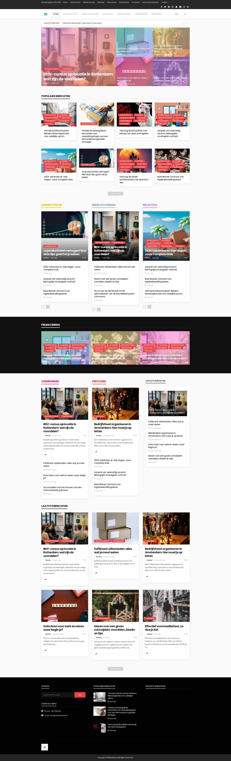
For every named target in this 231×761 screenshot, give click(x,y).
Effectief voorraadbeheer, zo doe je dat (164, 628)
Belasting (100, 2)
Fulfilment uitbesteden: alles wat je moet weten (133, 50)
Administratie (75, 2)
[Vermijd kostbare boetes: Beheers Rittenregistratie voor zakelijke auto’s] (99, 697)
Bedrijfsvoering (89, 2)
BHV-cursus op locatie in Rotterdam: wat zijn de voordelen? (78, 76)
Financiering (111, 2)
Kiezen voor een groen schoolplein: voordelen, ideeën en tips (171, 79)
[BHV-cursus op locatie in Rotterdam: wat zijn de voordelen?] (78, 57)
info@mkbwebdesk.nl (59, 715)
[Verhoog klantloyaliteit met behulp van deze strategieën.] (99, 728)
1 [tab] (185, 362)
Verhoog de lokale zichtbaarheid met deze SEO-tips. (134, 179)
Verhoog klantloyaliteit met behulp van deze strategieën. (134, 132)
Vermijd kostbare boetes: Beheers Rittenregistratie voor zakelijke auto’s (56, 133)
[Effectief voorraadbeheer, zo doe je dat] (166, 606)
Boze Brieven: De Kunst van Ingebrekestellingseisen (170, 178)
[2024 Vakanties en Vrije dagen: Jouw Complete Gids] (166, 236)
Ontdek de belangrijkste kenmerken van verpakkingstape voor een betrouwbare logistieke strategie (95, 136)
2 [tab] (187, 362)
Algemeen (64, 115)
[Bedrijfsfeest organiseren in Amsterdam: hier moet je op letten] (171, 42)
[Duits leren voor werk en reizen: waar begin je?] (134, 71)
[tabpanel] (66, 348)
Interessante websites (150, 2)
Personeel (135, 2)
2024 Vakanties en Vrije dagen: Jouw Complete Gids (58, 178)
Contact (164, 2)
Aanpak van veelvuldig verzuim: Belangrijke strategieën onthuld (168, 133)
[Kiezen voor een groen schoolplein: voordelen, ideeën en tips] (171, 71)
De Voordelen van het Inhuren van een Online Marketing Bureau (62, 489)
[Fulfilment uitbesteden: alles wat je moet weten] (134, 42)
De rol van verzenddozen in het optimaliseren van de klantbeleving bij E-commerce (114, 293)
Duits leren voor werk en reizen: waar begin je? (132, 79)
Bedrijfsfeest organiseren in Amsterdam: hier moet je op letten (89, 23)
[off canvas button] (176, 14)
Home (65, 2)
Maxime (46, 83)
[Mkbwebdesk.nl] (45, 14)
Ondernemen (124, 2)
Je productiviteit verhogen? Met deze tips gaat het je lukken (95, 174)
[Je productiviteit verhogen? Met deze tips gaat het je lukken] (96, 158)
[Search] (185, 14)
